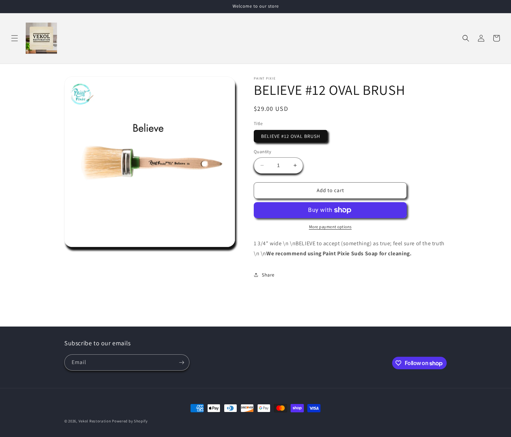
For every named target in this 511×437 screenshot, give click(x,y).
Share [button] (268, 275)
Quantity (262, 152)
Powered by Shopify (130, 421)
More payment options (330, 226)
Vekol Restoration (95, 421)
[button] (14, 38)
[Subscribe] (181, 362)
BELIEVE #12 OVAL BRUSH (290, 136)
